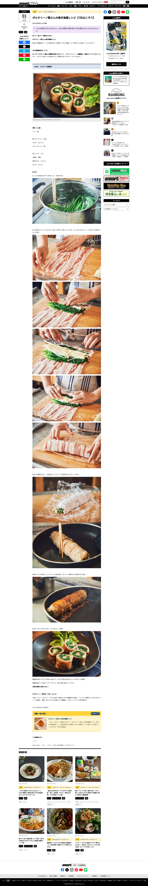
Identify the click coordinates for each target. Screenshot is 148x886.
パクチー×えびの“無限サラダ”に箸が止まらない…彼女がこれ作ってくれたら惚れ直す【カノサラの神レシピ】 (87, 845)
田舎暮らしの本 (112, 880)
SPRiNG (71, 880)
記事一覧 (78, 2)
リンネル (58, 880)
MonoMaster (103, 880)
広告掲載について (105, 876)
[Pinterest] (24, 55)
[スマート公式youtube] (123, 12)
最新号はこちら (116, 64)
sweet (39, 880)
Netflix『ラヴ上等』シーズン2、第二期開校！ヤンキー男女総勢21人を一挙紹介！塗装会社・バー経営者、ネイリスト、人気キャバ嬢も (120, 154)
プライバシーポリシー (83, 876)
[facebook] (24, 42)
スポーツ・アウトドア (114, 6)
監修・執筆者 (53, 876)
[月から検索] (116, 209)
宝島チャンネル (16, 880)
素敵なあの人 (50, 880)
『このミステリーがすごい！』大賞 (137, 880)
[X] (24, 46)
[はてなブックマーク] (24, 51)
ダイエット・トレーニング (53, 802)
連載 (25, 32)
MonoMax (90, 880)
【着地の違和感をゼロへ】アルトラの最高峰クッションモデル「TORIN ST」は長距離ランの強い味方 (120, 123)
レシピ (34, 741)
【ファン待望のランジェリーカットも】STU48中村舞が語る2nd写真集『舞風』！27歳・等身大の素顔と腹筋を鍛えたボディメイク (123, 110)
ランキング (86, 2)
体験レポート (50, 804)
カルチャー (92, 6)
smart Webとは (42, 876)
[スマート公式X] (109, 12)
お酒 (20, 802)
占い (71, 6)
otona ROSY (65, 880)
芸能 (75, 6)
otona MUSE (78, 880)
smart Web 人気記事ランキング (116, 164)
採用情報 (71, 876)
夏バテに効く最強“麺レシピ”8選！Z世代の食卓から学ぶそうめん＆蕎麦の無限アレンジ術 (31, 841)
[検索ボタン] (127, 2)
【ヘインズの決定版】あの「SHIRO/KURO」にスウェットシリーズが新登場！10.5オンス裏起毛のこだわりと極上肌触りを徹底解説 (120, 144)
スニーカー (65, 6)
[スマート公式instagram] (114, 12)
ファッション (52, 6)
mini (44, 880)
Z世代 (77, 802)
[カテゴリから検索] (116, 204)
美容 (58, 6)
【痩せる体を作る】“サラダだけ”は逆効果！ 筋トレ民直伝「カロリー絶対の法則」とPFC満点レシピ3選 (59, 793)
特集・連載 (126, 6)
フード (63, 802)
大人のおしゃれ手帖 (32, 880)
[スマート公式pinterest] (118, 12)
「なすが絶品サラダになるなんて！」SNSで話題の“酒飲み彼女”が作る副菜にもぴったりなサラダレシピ (67, 29)
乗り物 (86, 6)
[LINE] (24, 59)
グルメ (80, 6)
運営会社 (62, 876)
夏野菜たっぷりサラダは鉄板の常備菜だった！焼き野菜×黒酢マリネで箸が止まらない (59, 845)
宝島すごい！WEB (122, 880)
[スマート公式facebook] (105, 12)
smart (96, 880)
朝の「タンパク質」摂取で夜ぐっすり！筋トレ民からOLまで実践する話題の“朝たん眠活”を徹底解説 (87, 793)
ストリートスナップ (98, 2)
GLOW (85, 880)
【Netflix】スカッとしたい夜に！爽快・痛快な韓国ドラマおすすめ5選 (120, 133)
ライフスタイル (102, 6)
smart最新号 (69, 2)
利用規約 (94, 876)
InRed (23, 880)
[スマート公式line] (127, 12)
